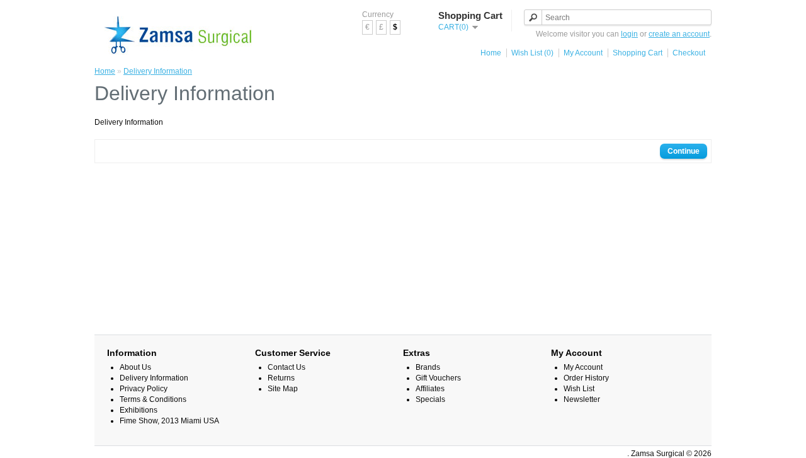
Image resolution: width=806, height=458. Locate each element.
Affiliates (430, 388)
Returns (281, 378)
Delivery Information (157, 71)
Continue (683, 151)
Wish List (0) (532, 53)
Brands (428, 367)
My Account (583, 53)
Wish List (579, 388)
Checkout (689, 53)
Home (490, 53)
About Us (135, 367)
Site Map (283, 388)
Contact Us (286, 367)
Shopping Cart (637, 53)
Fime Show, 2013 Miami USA (169, 420)
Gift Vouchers (438, 378)
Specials (430, 399)
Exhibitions (138, 410)
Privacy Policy (143, 388)
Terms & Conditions (153, 399)
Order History (586, 378)
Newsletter (582, 399)
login (629, 34)
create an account (679, 34)
